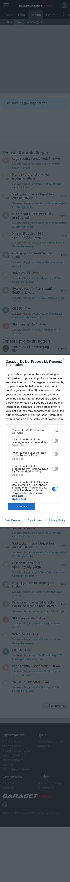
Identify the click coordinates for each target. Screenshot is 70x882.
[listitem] (35, 431)
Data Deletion (13, 520)
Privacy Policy (57, 520)
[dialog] (35, 441)
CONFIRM (21, 506)
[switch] (55, 441)
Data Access (35, 520)
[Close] (62, 362)
